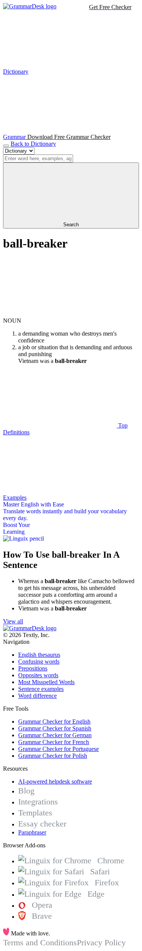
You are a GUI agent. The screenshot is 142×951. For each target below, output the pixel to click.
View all (13, 621)
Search (71, 224)
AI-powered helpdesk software (55, 781)
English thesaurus (39, 654)
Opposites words (38, 675)
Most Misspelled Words (46, 682)
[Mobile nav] (6, 146)
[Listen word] (60, 314)
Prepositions (32, 668)
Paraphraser (32, 832)
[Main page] (29, 6)
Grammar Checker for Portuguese (58, 749)
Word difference (37, 695)
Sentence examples (41, 689)
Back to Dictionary (33, 143)
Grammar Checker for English (54, 721)
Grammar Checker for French (53, 742)
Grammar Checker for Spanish (54, 728)
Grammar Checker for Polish (52, 755)
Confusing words (38, 661)
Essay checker (42, 823)
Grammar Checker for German (55, 735)
